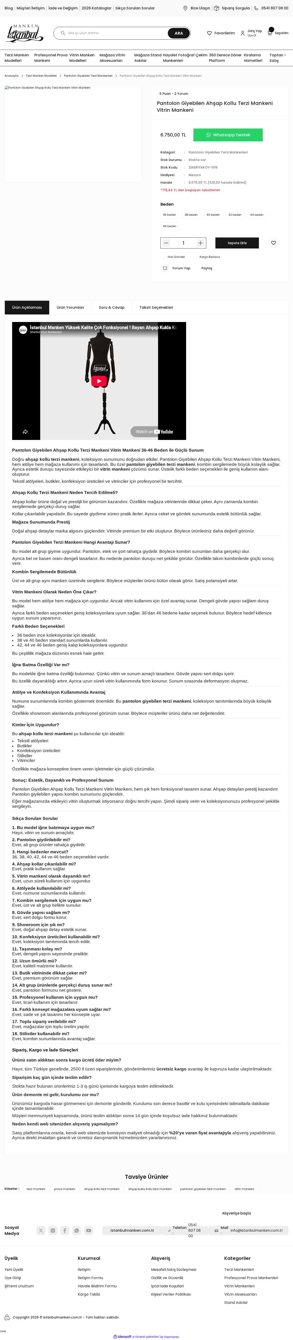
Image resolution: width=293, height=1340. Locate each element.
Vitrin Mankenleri (239, 1286)
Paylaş (206, 268)
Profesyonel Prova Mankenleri (251, 1277)
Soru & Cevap (112, 307)
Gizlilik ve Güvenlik (167, 1277)
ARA (179, 33)
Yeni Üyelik (14, 1269)
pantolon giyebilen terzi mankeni (203, 1189)
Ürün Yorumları (70, 307)
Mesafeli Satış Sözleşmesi (173, 1269)
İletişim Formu (90, 1277)
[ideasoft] (122, 1337)
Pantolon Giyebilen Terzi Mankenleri (218, 152)
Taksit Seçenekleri (156, 307)
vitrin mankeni (244, 1189)
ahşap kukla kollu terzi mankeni (150, 1189)
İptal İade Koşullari (167, 1286)
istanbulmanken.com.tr (132, 1230)
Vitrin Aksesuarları (240, 1294)
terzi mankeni (36, 1189)
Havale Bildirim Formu (97, 1286)
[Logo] (24, 33)
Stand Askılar (236, 1302)
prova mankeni (64, 1189)
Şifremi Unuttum (19, 1286)
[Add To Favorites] (273, 242)
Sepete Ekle (237, 243)
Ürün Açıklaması (27, 307)
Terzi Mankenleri (239, 1269)
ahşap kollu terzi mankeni (101, 1189)
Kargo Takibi (89, 1294)
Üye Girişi (13, 1277)
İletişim (84, 1269)
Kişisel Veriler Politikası (171, 1294)
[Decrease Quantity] (166, 243)
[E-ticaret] (146, 1337)
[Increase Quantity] (200, 243)
